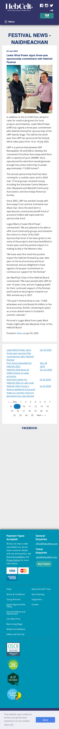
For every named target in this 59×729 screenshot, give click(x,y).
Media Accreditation (15, 629)
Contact (35, 604)
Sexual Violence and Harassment (15, 612)
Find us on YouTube (51, 10)
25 (32, 415)
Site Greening (38, 594)
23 (20, 415)
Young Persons (13, 599)
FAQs (9, 589)
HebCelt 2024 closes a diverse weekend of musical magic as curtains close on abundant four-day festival (21, 391)
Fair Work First (13, 618)
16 (18, 411)
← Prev (13, 402)
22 (14, 415)
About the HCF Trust (41, 589)
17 (24, 411)
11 (30, 406)
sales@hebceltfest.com (46, 557)
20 (41, 411)
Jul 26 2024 (45, 379)
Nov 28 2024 (43, 365)
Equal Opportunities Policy (15, 605)
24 (26, 415)
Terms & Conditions (15, 556)
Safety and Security (15, 634)
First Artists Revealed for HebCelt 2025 (19, 365)
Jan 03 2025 (46, 349)
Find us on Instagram (46, 5)
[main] (29, 194)
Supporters (37, 599)
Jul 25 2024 (45, 386)
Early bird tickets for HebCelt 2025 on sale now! (20, 381)
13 (41, 406)
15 (12, 411)
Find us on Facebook (41, 5)
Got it (45, 720)
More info (8, 725)
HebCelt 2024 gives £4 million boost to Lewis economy (18, 373)
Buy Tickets (44, 563)
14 (47, 406)
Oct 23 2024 (46, 369)
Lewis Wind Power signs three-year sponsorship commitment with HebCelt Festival (20, 354)
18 (29, 411)
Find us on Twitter (51, 5)
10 (24, 406)
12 (36, 406)
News (20, 333)
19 (35, 411)
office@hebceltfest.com (47, 543)
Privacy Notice (13, 560)
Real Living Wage (14, 624)
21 (47, 411)
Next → (40, 415)
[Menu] (6, 22)
